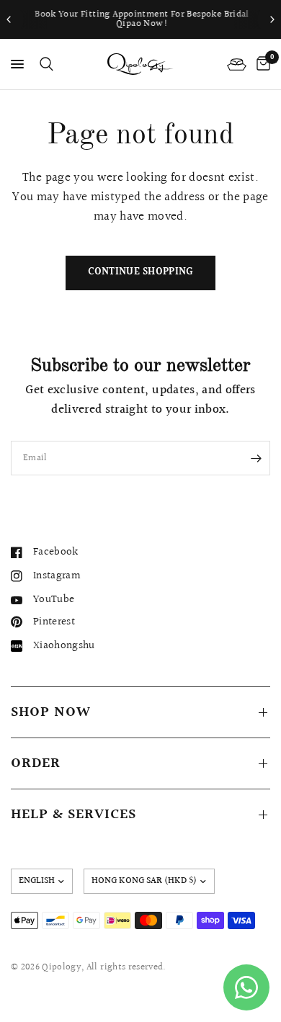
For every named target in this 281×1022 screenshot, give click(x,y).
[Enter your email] (255, 458)
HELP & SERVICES (73, 814)
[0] (260, 64)
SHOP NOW (51, 712)
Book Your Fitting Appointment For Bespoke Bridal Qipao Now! (140, 19)
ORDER (36, 763)
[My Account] (236, 64)
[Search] (44, 64)
